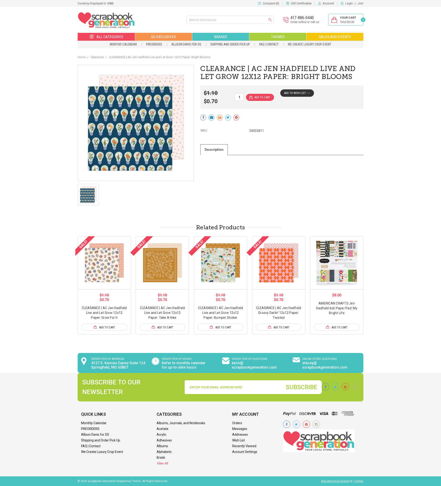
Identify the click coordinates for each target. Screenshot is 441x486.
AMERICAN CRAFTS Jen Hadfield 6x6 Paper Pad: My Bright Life (336, 308)
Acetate (162, 429)
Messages (239, 429)
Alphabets (164, 452)
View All (162, 463)
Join (360, 3)
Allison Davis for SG (186, 44)
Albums (162, 446)
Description (214, 150)
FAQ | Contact (269, 44)
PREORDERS (154, 44)
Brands (220, 36)
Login (349, 3)
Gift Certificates (301, 3)
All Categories (109, 36)
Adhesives (164, 440)
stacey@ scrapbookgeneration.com (324, 365)
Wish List (238, 440)
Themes (278, 36)
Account (328, 3)
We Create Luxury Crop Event (309, 44)
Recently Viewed (244, 446)
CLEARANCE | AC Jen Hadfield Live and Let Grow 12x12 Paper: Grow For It (104, 312)
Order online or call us (304, 22)
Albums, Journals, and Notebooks (181, 423)
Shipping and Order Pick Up (230, 44)
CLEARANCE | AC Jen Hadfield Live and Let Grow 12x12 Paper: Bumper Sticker (220, 312)
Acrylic (161, 434)
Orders (237, 423)
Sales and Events (335, 36)
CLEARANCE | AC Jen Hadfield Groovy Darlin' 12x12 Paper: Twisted (278, 312)
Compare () (271, 3)
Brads (161, 457)
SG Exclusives (163, 36)
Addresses (240, 434)
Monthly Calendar (123, 44)
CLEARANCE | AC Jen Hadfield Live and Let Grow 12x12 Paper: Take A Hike (162, 312)
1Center (358, 481)
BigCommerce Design (335, 481)
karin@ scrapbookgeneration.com (254, 365)
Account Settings (244, 452)
